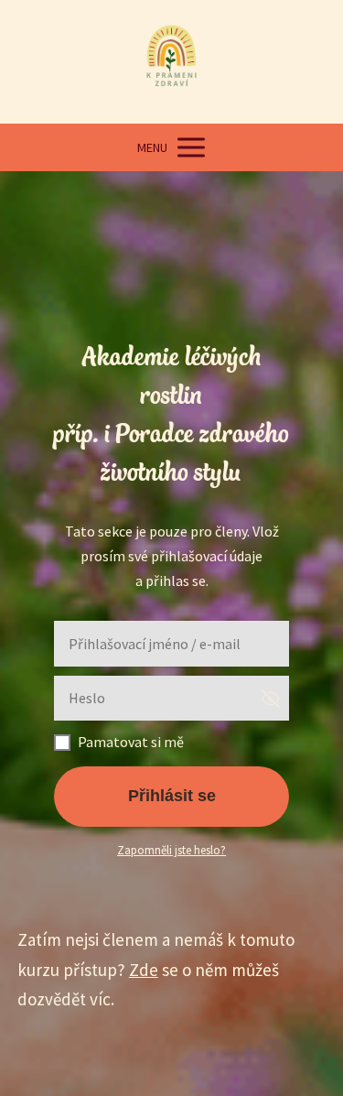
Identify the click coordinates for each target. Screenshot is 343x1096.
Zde (143, 970)
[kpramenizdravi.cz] (171, 62)
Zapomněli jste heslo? (171, 850)
